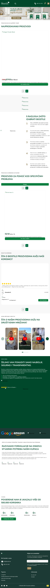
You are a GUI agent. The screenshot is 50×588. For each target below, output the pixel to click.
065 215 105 (40, 3)
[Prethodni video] (2, 338)
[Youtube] (6, 585)
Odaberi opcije (25, 84)
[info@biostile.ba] (2, 562)
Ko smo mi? (33, 575)
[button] (48, 4)
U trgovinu (3, 574)
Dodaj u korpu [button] (25, 238)
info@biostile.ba (7, 561)
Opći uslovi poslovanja (6, 578)
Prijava (29, 568)
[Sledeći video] (47, 338)
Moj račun (3, 580)
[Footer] (4, 585)
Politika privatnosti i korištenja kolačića (9, 576)
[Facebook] (1, 585)
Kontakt (33, 577)
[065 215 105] (35, 4)
